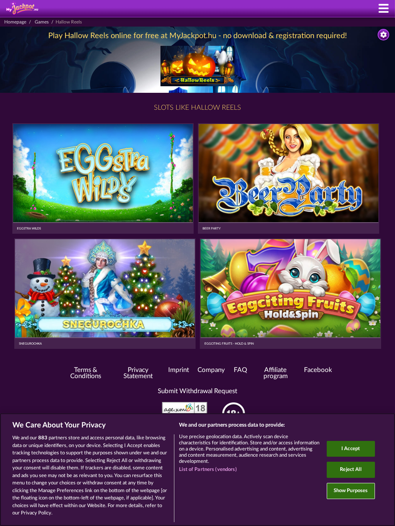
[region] (197, 469)
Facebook (318, 370)
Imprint (178, 370)
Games (42, 22)
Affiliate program (275, 373)
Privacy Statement (138, 373)
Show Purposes (351, 490)
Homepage (15, 22)
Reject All (350, 469)
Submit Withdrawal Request (197, 391)
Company (211, 370)
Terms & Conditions (85, 373)
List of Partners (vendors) (207, 469)
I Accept (350, 448)
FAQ (240, 370)
